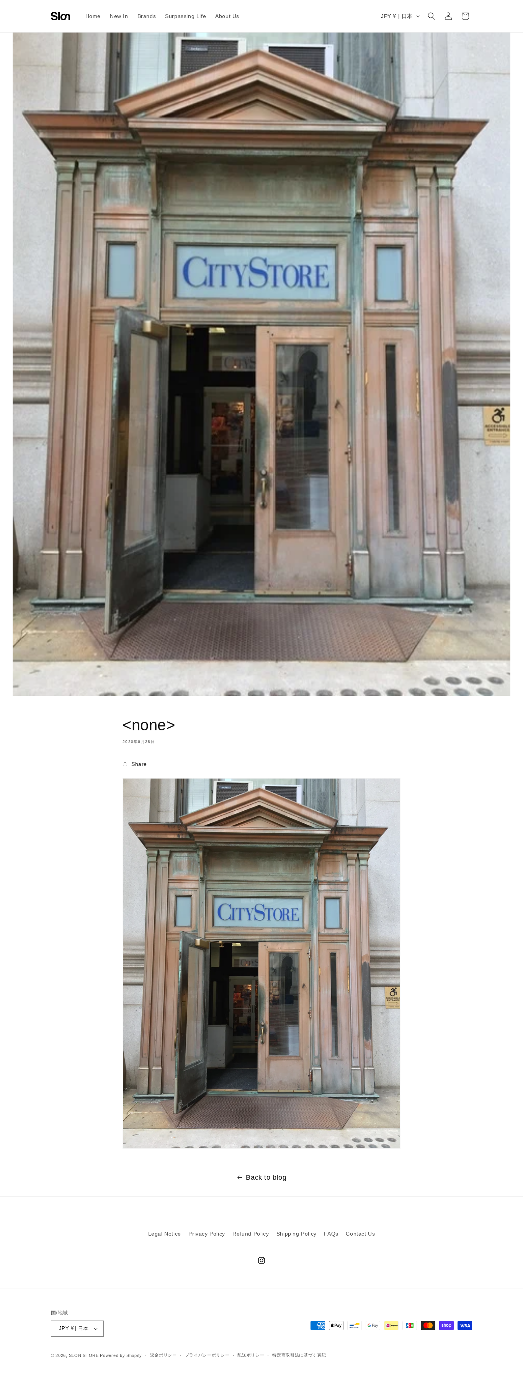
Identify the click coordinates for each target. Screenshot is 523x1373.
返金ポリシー (163, 1355)
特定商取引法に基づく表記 (299, 1355)
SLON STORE (84, 1355)
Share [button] (139, 764)
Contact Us (360, 1234)
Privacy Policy (206, 1234)
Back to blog (266, 1177)
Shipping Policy (296, 1234)
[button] (431, 16)
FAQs (331, 1234)
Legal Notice (164, 1234)
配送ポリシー (250, 1355)
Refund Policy (250, 1234)
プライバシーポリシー (207, 1355)
